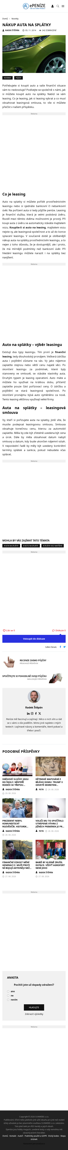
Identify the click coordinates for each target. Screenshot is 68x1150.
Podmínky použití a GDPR (36, 1136)
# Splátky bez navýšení (52, 546)
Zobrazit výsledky (34, 1013)
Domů (5, 1136)
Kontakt (12, 1136)
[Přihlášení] (52, 6)
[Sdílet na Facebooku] (60, 647)
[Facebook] (36, 713)
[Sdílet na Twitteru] (64, 647)
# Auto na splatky (30, 546)
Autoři (20, 1136)
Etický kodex (53, 1136)
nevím (14, 999)
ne (12, 995)
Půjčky (18, 78)
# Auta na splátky (11, 546)
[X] (39, 713)
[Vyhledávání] (58, 6)
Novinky (7, 78)
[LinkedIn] (28, 713)
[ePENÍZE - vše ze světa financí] (34, 6)
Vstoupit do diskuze (34, 638)
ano (13, 991)
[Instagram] (32, 713)
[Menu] (63, 6)
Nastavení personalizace (34, 1143)
